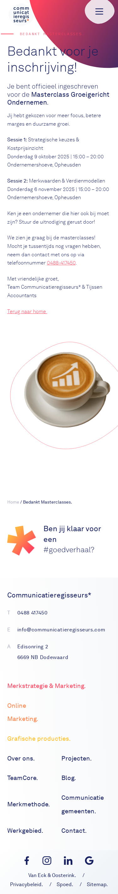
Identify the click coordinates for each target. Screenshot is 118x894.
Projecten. (76, 758)
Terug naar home (27, 311)
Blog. (68, 778)
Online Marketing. (22, 712)
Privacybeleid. (26, 884)
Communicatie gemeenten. (82, 804)
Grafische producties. (39, 738)
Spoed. (65, 884)
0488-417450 (61, 263)
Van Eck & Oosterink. (52, 875)
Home (13, 501)
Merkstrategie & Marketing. (46, 686)
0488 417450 (32, 613)
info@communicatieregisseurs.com (61, 630)
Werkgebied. (25, 830)
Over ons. (21, 758)
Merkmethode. (28, 804)
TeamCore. (22, 778)
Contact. (74, 830)
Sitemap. (97, 884)
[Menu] (99, 11)
